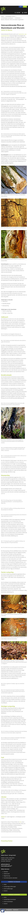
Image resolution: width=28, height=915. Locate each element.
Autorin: (3, 816)
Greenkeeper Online (10, 16)
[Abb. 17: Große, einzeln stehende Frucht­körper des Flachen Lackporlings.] (14, 604)
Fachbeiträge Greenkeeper (7, 18)
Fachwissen (17, 18)
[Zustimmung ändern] (2, 910)
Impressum (15, 909)
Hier (20, 822)
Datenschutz (9, 909)
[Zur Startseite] (4, 9)
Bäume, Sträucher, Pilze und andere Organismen (12, 19)
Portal (2, 16)
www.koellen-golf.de (6, 866)
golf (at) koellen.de (5, 864)
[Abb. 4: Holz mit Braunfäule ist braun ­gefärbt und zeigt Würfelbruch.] (14, 213)
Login (24, 12)
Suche (17, 12)
